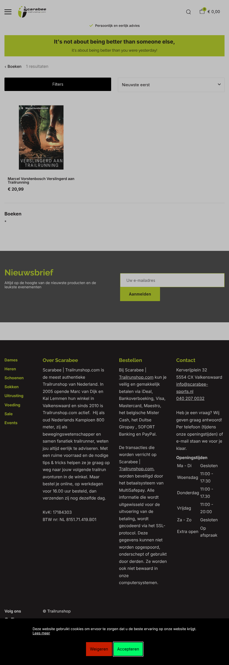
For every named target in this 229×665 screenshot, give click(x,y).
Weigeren (99, 649)
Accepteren (128, 649)
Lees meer (41, 633)
